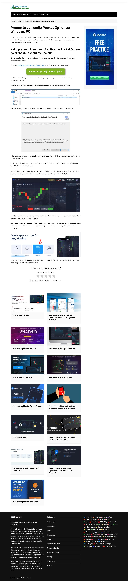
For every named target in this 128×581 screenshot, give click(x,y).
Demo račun (51, 526)
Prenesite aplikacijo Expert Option (27, 406)
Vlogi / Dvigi (51, 561)
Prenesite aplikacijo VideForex (62, 348)
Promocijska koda (53, 552)
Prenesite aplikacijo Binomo (61, 377)
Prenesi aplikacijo (53, 548)
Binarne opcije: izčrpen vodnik (21, 14)
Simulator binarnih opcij (40, 14)
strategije (50, 557)
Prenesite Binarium (21, 315)
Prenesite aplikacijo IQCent (24, 348)
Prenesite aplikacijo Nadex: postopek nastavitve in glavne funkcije (62, 317)
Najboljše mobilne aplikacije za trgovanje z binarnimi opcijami (62, 407)
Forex (49, 531)
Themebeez (26, 578)
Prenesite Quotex (20, 437)
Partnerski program (53, 544)
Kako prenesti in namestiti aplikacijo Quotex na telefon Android (61, 470)
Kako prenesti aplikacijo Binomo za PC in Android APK (63, 438)
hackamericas (16, 21)
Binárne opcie (51, 522)
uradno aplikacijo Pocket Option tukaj (31, 65)
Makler (49, 539)
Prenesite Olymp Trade (22, 377)
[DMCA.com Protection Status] (16, 517)
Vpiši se (49, 565)
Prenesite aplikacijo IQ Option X (26, 502)
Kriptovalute (51, 535)
